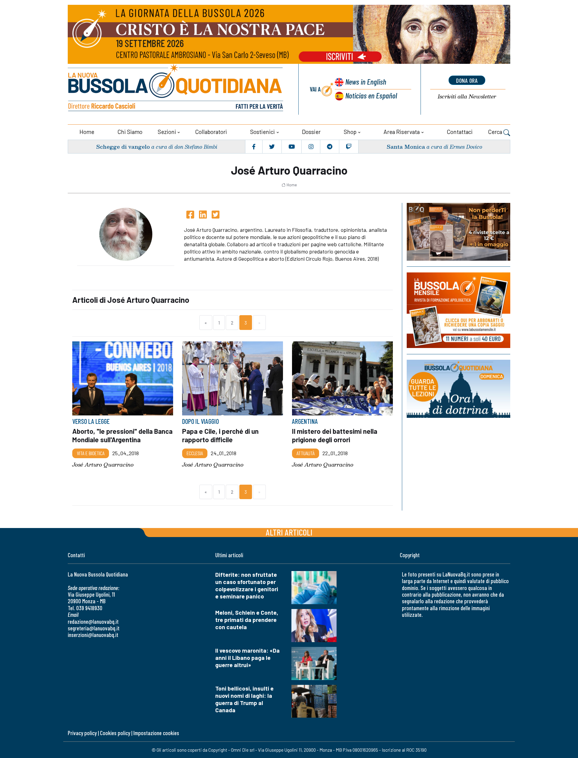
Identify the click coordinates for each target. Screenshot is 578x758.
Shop (350, 131)
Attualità (306, 453)
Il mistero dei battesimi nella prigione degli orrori (334, 435)
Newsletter (467, 96)
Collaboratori (211, 131)
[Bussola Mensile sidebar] (458, 310)
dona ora (467, 80)
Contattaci (460, 131)
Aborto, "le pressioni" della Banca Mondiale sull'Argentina (122, 435)
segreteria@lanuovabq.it (94, 628)
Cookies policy (115, 732)
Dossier (311, 131)
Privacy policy (82, 732)
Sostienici (262, 131)
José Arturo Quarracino (103, 464)
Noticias (371, 95)
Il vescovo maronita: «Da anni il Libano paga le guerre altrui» (247, 657)
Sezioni (167, 131)
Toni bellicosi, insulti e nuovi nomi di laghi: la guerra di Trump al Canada (244, 699)
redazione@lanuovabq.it (93, 621)
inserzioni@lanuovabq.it (93, 634)
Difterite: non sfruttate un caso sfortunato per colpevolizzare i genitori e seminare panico (246, 585)
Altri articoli (289, 532)
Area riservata (402, 131)
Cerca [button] (495, 131)
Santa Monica (406, 146)
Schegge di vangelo (123, 146)
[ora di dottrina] (458, 389)
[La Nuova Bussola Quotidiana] (176, 89)
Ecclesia (195, 453)
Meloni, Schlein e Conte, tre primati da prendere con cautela (246, 619)
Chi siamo (129, 131)
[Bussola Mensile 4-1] (458, 232)
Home (86, 131)
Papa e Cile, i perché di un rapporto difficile (220, 435)
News (365, 81)
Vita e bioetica (90, 453)
